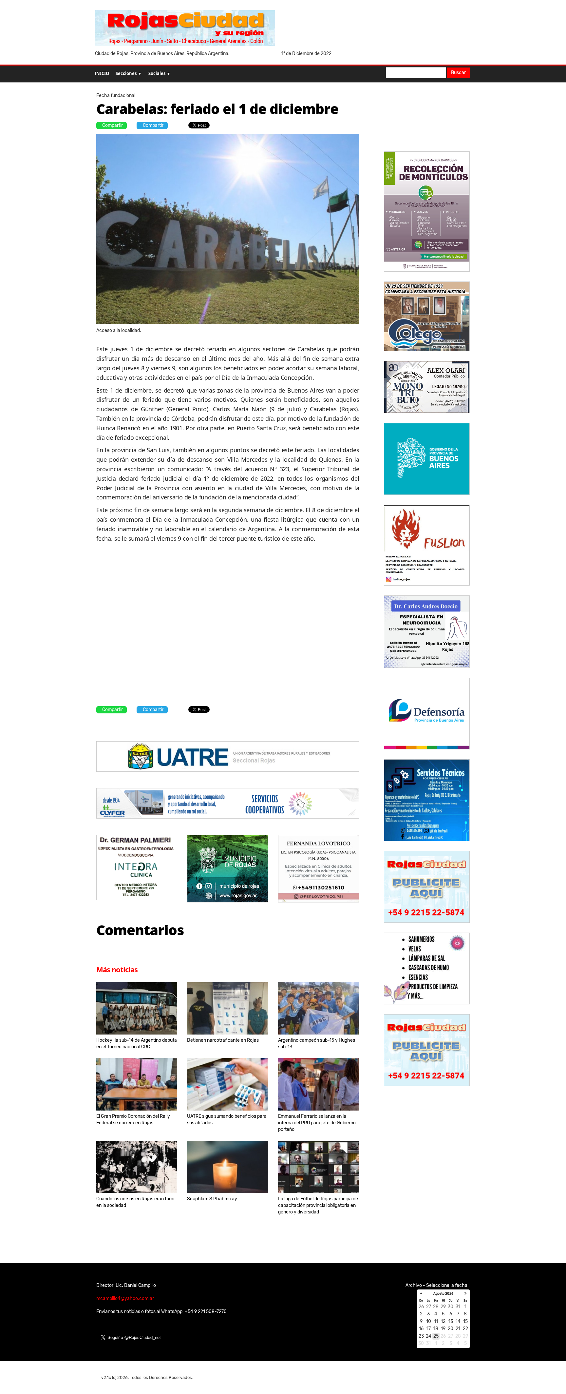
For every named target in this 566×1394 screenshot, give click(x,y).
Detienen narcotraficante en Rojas (223, 1040)
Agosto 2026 (443, 1294)
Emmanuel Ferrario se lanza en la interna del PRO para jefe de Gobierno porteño (317, 1122)
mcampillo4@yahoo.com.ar (125, 1298)
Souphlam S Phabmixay (212, 1199)
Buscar (458, 72)
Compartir (112, 125)
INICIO (102, 73)
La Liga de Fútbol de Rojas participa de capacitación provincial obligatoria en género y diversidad (318, 1205)
